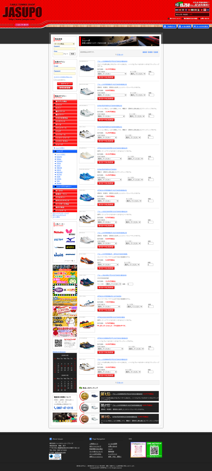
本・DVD (65, 190)
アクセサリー (65, 197)
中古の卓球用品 (65, 118)
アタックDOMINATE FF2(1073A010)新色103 (112, 359)
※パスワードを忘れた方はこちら (63, 77)
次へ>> (121, 54)
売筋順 (156, 52)
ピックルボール (65, 210)
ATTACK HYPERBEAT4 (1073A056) (109, 296)
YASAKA (59, 161)
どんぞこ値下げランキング (65, 301)
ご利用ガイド (169, 27)
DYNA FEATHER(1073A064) (107, 169)
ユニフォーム (65, 134)
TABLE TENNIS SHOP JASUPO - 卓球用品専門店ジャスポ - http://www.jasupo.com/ (22, 12)
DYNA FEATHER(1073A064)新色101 (109, 127)
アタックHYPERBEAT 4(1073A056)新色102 (112, 84)
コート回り (56, 217)
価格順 (145, 52)
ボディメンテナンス (65, 200)
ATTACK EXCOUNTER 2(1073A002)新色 (111, 317)
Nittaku (59, 159)
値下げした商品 (65, 101)
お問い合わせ (204, 19)
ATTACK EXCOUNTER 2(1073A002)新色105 (112, 148)
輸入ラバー (65, 114)
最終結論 (111, 451)
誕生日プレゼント (65, 311)
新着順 (150, 52)
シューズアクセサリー (64, 186)
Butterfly (59, 157)
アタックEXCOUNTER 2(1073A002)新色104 (112, 211)
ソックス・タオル (65, 141)
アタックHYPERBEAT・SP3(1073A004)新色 (112, 254)
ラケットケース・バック (61, 213)
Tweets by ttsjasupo (59, 352)
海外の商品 (65, 207)
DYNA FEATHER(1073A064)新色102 (109, 105)
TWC (58, 181)
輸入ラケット (65, 111)
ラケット (65, 104)
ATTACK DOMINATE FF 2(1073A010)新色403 (112, 338)
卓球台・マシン (65, 194)
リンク (110, 449)
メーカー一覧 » (69, 261)
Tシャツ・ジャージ (65, 138)
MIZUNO (59, 172)
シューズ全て (60, 148)
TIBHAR (59, 168)
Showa (59, 183)
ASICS (59, 170)
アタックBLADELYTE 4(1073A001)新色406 (111, 275)
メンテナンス (65, 121)
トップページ (112, 454)
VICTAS (59, 174)
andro (58, 165)
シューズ (65, 144)
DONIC (59, 179)
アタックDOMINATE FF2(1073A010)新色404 (112, 61)
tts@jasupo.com (60, 452)
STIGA (59, 163)
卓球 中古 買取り (114, 456)
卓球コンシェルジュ (96, 456)
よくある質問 (184, 27)
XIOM (58, 176)
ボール (65, 124)
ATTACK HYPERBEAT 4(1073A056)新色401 (112, 190)
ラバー (65, 108)
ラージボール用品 (65, 204)
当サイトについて (174, 19)
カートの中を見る (201, 27)
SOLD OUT (86, 324)
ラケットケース (65, 128)
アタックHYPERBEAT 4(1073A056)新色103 (112, 233)
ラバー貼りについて (96, 451)
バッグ (65, 131)
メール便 (65, 417)
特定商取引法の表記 (190, 19)
